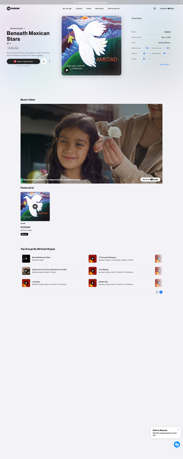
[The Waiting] (119, 270)
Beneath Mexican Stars (41, 257)
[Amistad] (35, 213)
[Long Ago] (52, 283)
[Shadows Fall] (159, 283)
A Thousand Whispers (107, 257)
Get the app (67, 8)
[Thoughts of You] (159, 271)
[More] (80, 258)
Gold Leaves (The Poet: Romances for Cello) (49, 269)
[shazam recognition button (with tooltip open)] (177, 444)
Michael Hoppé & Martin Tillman (44, 272)
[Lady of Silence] (159, 259)
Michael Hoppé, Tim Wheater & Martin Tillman (116, 260)
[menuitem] (67, 8)
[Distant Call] (119, 283)
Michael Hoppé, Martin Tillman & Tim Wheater (49, 284)
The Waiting (103, 269)
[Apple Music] (24, 234)
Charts (88, 8)
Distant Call (103, 282)
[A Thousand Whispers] (119, 258)
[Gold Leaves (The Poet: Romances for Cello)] (52, 270)
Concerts (79, 8)
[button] (181, 2)
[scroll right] (160, 292)
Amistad (39, 55)
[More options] (49, 61)
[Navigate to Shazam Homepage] (13, 8)
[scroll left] (156, 292)
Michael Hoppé (38, 260)
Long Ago (36, 282)
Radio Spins (99, 8)
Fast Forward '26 (113, 8)
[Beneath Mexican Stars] (67, 70)
